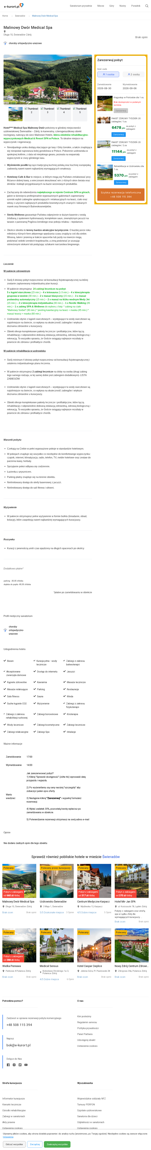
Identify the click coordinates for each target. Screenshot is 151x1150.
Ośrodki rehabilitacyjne (14, 1110)
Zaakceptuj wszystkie (57, 1144)
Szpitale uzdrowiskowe (89, 1110)
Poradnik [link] (135, 5)
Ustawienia (8, 1137)
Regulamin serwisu (87, 1022)
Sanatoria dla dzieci (87, 1116)
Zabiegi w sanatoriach (13, 1116)
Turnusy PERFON (86, 1104)
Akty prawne (8, 1122)
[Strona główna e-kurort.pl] (13, 5)
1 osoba (110, 74)
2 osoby (135, 74)
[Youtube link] (26, 1065)
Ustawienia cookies (87, 1046)
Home (5, 16)
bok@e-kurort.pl (18, 1045)
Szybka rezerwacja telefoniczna (121, 194)
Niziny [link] (122, 5)
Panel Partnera (84, 1034)
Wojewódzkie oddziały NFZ (91, 1098)
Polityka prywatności (88, 1028)
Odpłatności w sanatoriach (90, 1122)
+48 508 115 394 (19, 1025)
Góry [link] (111, 5)
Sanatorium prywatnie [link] (81, 5)
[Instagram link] (14, 1065)
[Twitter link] (20, 1065)
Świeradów (20, 16)
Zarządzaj (35, 1144)
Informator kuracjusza (13, 1098)
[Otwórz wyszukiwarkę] (146, 6)
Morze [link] (100, 5)
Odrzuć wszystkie (14, 1144)
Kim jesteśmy (84, 1016)
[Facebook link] (8, 1065)
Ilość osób (102, 69)
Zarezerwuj (121, 111)
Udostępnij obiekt (86, 1040)
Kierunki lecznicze (11, 1104)
